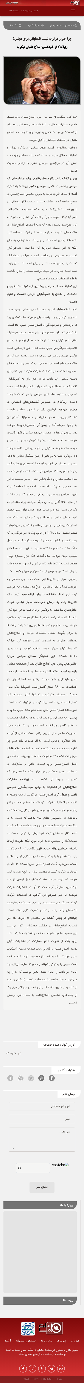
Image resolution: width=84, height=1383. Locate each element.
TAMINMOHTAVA (51, 1379)
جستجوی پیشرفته (26, 1341)
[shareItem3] (31, 1078)
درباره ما (75, 1341)
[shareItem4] (20, 1078)
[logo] (50, 1329)
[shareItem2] (41, 1078)
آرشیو (8, 1341)
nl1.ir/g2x (11, 1053)
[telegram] (51, 1368)
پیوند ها (61, 1341)
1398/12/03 (13, 25)
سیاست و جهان (56, 25)
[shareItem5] (10, 1078)
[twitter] (42, 1368)
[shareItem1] (51, 1078)
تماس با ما (46, 1341)
